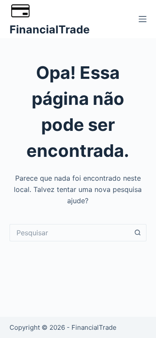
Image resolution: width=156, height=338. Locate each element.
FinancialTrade (50, 29)
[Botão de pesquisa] (137, 232)
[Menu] (142, 19)
